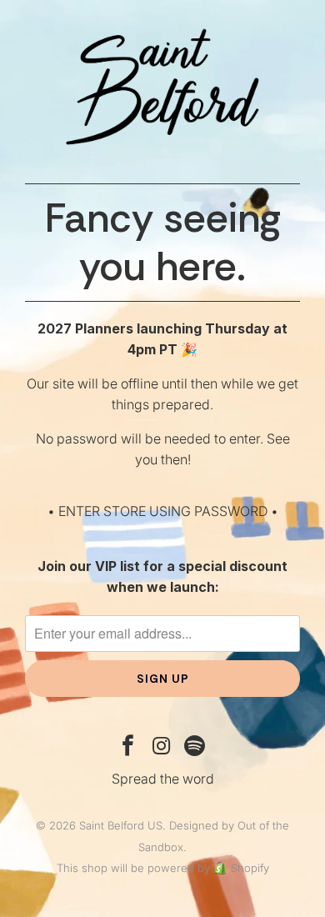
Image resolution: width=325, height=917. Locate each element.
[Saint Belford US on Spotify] (195, 746)
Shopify (250, 867)
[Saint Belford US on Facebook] (128, 746)
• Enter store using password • (163, 511)
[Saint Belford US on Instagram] (162, 746)
